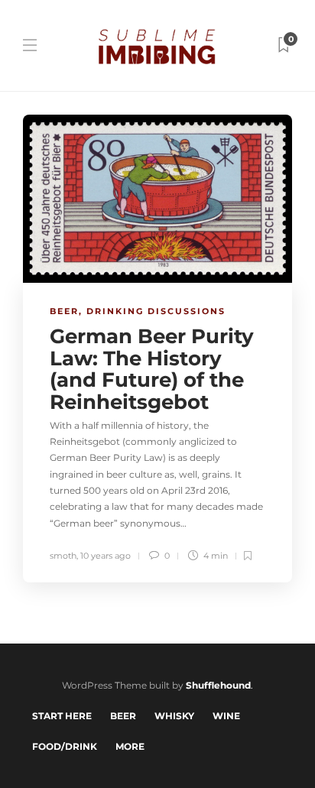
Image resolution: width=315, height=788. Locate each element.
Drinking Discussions (156, 311)
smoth (63, 555)
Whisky (174, 716)
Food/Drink (64, 746)
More (130, 746)
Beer (64, 311)
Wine (226, 716)
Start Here (62, 716)
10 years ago (105, 555)
